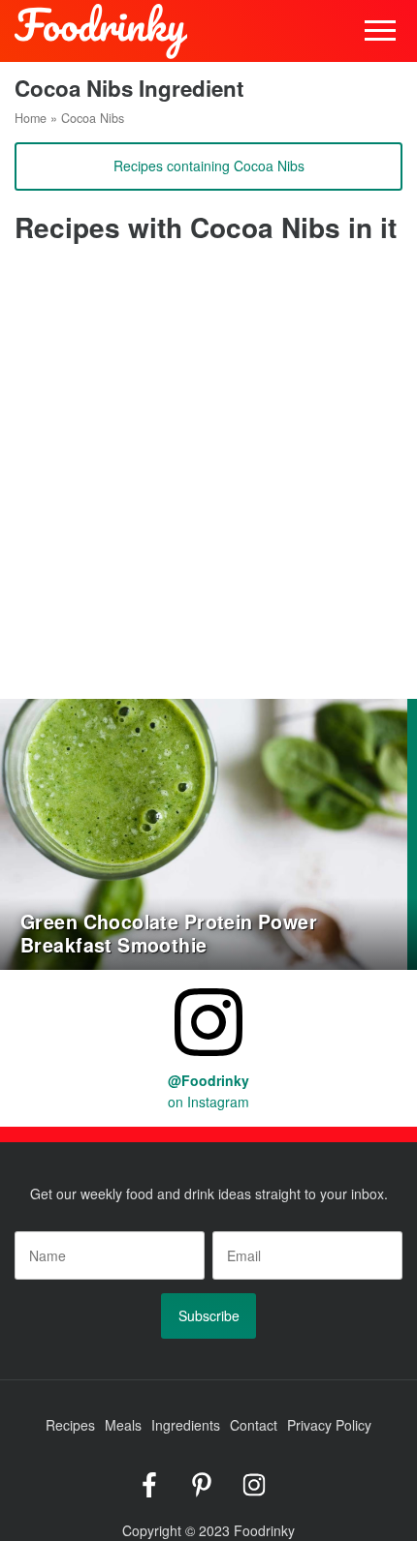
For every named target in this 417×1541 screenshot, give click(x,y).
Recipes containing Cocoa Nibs (209, 165)
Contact (253, 1425)
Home (31, 118)
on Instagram (208, 1091)
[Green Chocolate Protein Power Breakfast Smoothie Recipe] (203, 832)
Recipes (70, 1425)
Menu (380, 31)
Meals (123, 1425)
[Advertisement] (208, 481)
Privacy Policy (329, 1425)
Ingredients (185, 1425)
